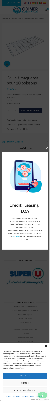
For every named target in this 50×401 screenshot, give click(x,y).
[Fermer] (46, 148)
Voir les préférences (25, 390)
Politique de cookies (13, 396)
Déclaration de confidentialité (32, 396)
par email (16, 236)
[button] (46, 346)
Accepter (25, 375)
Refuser (25, 383)
